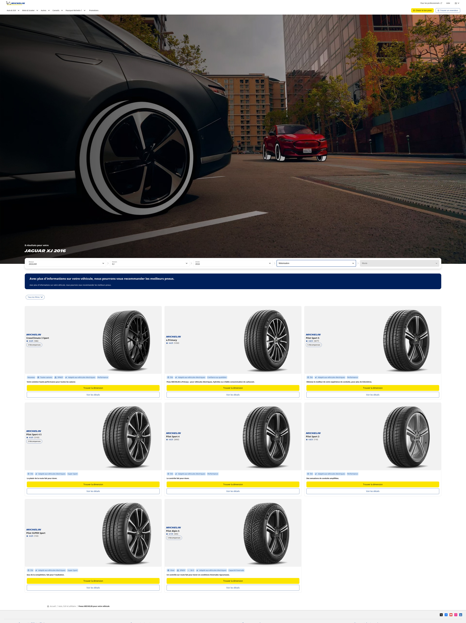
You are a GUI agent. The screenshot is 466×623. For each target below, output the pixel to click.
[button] (103, 263)
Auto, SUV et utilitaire (67, 606)
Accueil (53, 606)
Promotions (93, 10)
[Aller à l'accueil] (15, 3)
